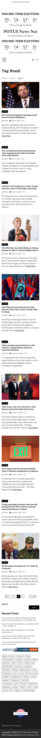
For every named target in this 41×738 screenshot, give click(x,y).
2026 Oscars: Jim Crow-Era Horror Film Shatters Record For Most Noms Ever (19, 408)
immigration (7, 673)
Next (34, 596)
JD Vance (29, 673)
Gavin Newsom (25, 670)
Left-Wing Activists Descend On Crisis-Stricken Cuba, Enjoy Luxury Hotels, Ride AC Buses (19, 309)
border (11, 656)
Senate (22, 687)
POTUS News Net (20, 31)
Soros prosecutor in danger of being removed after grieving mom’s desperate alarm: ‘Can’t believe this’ (19, 619)
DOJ (33, 663)
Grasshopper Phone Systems (11, 726)
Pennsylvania (7, 683)
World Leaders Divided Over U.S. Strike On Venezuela (20, 567)
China (28, 656)
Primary (23, 683)
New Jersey (15, 680)
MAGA (26, 677)
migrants (6, 680)
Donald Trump (7, 666)
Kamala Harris (16, 677)
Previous (6, 596)
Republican (6, 687)
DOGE (27, 663)
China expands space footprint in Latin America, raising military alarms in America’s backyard (18, 347)
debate (34, 659)
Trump (5, 690)
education (27, 666)
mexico (33, 677)
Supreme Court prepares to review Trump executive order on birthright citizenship (20, 187)
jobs (36, 673)
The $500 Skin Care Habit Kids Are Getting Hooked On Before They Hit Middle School (20, 249)
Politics (5, 111)
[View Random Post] (33, 60)
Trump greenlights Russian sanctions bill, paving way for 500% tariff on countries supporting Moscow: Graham (20, 506)
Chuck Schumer (8, 659)
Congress (19, 659)
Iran (15, 673)
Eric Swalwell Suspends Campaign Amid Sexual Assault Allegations (19, 116)
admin (6, 121)
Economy (18, 666)
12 (30, 596)
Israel (21, 673)
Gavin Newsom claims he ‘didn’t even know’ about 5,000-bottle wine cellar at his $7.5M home (18, 637)
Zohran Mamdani (28, 690)
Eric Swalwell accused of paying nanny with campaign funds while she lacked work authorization (18, 153)
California (20, 656)
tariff (29, 687)
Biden (4, 656)
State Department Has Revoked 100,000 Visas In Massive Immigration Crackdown (20, 469)
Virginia (17, 690)
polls (16, 683)
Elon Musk (6, 670)
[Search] (37, 60)
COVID (27, 659)
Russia (15, 687)
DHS (20, 663)
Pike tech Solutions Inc (28, 735)
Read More (6, 136)
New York (25, 680)
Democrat (6, 663)
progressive (33, 683)
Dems (14, 663)
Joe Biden (6, 677)
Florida (15, 670)
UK (11, 690)
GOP (34, 670)
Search (5, 604)
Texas (36, 687)
